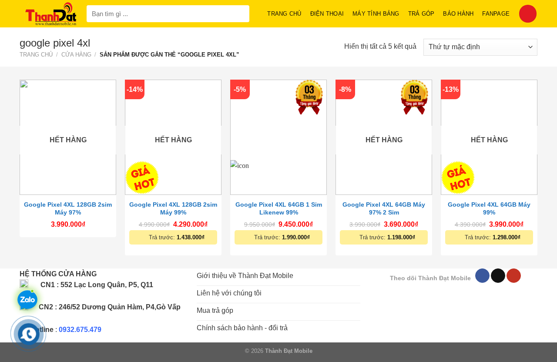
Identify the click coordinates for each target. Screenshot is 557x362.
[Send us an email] (498, 275)
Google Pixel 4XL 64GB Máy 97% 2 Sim (383, 208)
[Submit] (241, 14)
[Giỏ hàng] (528, 13)
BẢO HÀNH (458, 13)
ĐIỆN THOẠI (327, 13)
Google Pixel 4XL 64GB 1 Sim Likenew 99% (278, 208)
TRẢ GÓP (421, 13)
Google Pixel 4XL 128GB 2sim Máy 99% (173, 208)
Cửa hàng (76, 54)
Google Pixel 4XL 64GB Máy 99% (489, 208)
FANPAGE (496, 13)
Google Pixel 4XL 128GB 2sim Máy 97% (68, 208)
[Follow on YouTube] (514, 275)
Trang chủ (284, 13)
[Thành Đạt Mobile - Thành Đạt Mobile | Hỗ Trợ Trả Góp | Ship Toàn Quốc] (51, 13)
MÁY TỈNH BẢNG (375, 13)
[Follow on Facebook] (482, 275)
